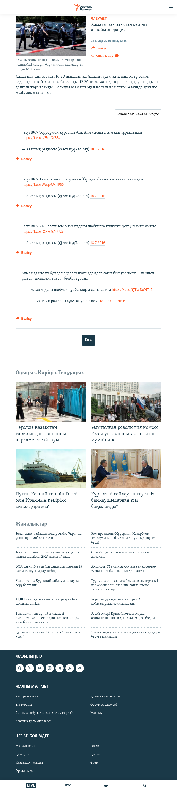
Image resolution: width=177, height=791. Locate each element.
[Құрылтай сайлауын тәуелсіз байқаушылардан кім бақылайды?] (126, 468)
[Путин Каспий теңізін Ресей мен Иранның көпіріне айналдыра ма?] (51, 468)
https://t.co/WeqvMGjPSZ (43, 185)
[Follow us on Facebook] (20, 668)
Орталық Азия (26, 770)
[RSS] (69, 668)
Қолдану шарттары (105, 696)
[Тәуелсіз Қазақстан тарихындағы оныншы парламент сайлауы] (51, 402)
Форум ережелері (103, 704)
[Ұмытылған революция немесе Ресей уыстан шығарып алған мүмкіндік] (126, 402)
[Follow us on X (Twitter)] (29, 668)
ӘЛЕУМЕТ (99, 19)
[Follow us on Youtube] (40, 668)
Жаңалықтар (25, 746)
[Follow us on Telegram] (59, 668)
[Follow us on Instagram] (50, 668)
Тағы (88, 340)
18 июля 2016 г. (113, 301)
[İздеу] (144, 785)
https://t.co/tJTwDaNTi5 (132, 290)
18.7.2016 (97, 150)
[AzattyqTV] (106, 785)
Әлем (94, 762)
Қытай (95, 754)
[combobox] (138, 113)
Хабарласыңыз (27, 696)
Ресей (94, 746)
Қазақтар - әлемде (29, 762)
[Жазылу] (80, 668)
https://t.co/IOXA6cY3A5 (42, 232)
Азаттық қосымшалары (33, 721)
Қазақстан (24, 754)
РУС (68, 785)
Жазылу (96, 713)
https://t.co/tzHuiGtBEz (40, 138)
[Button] (98, 49)
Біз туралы (24, 704)
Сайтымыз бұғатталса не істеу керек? (44, 713)
